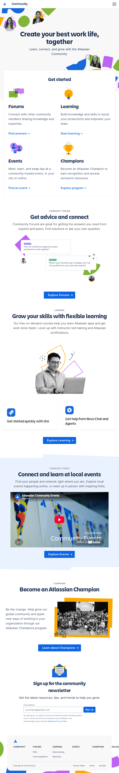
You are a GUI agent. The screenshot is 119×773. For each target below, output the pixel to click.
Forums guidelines (40, 757)
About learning (58, 752)
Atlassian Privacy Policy (57, 721)
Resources (57, 757)
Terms (92, 766)
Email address (29, 705)
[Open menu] (114, 4)
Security (102, 766)
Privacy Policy (79, 766)
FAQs (35, 752)
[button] (15, 4)
